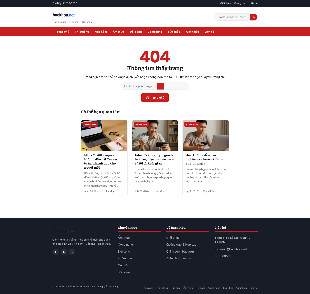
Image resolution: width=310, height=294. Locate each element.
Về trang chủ (155, 97)
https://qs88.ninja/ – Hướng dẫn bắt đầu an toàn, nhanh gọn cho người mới (100, 161)
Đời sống (136, 31)
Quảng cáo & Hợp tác (181, 244)
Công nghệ (154, 31)
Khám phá (125, 258)
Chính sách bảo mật (180, 251)
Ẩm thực (118, 31)
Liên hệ (254, 3)
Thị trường (82, 31)
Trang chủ (62, 31)
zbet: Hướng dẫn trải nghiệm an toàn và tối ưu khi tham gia (204, 159)
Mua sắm (101, 31)
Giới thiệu (225, 3)
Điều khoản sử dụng (179, 258)
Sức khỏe (174, 31)
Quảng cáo (240, 3)
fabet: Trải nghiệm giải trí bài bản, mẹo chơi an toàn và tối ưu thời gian (155, 159)
